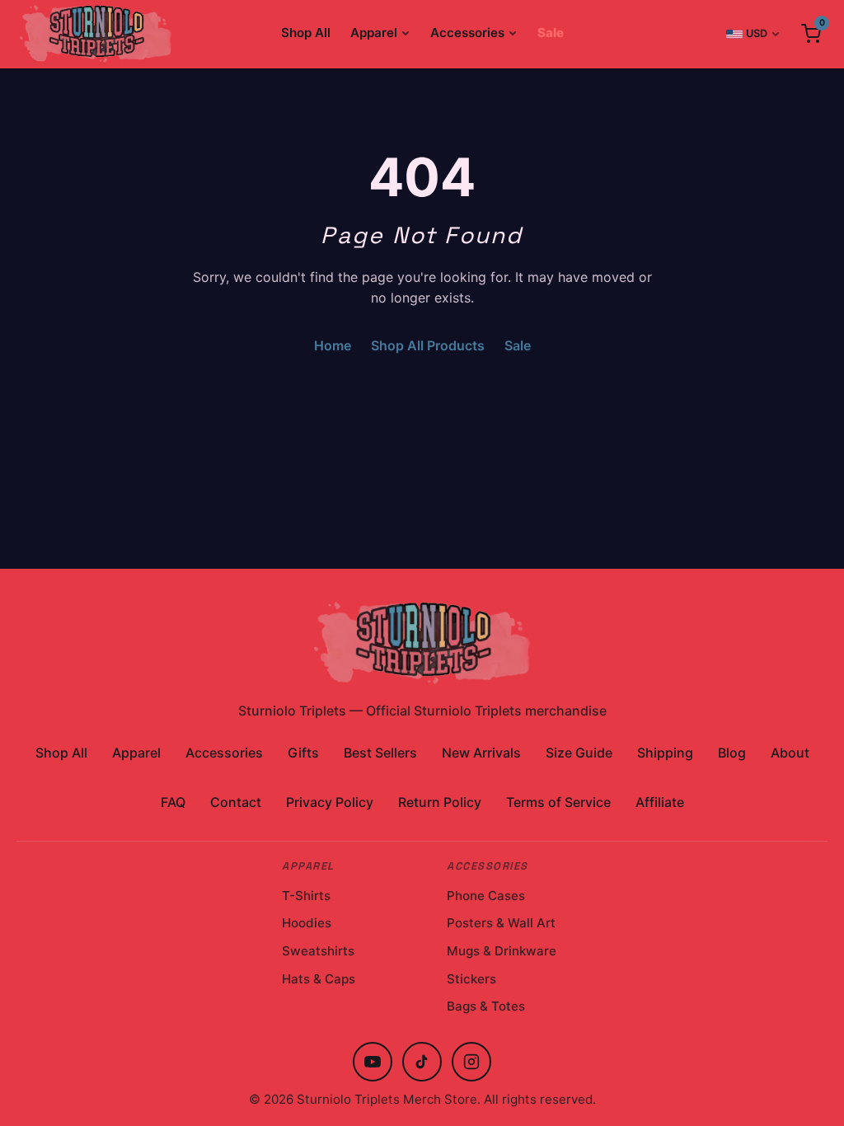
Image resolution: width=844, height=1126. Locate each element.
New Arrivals (481, 752)
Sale (550, 32)
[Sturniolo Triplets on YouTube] (372, 1061)
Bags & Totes (486, 1006)
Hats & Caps (318, 979)
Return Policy (439, 802)
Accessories (467, 32)
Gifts (303, 752)
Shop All (306, 32)
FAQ (173, 802)
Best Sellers (380, 752)
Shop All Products (428, 345)
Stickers (471, 979)
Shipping (665, 752)
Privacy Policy (329, 802)
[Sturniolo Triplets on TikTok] (422, 1061)
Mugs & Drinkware (501, 951)
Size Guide (579, 752)
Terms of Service (558, 802)
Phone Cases (486, 895)
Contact (235, 802)
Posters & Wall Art (501, 923)
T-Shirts (306, 895)
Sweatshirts (318, 951)
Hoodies (306, 923)
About (790, 752)
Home (332, 345)
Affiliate (659, 802)
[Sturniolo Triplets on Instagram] (471, 1061)
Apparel (373, 32)
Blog (732, 752)
